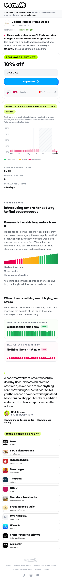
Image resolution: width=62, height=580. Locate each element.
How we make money (28, 15)
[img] (31, 140)
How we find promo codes (45, 565)
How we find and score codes (19, 420)
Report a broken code (22, 569)
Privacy (38, 569)
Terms (46, 569)
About (8, 565)
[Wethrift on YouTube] (38, 575)
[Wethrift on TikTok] (24, 575)
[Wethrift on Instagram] (31, 575)
